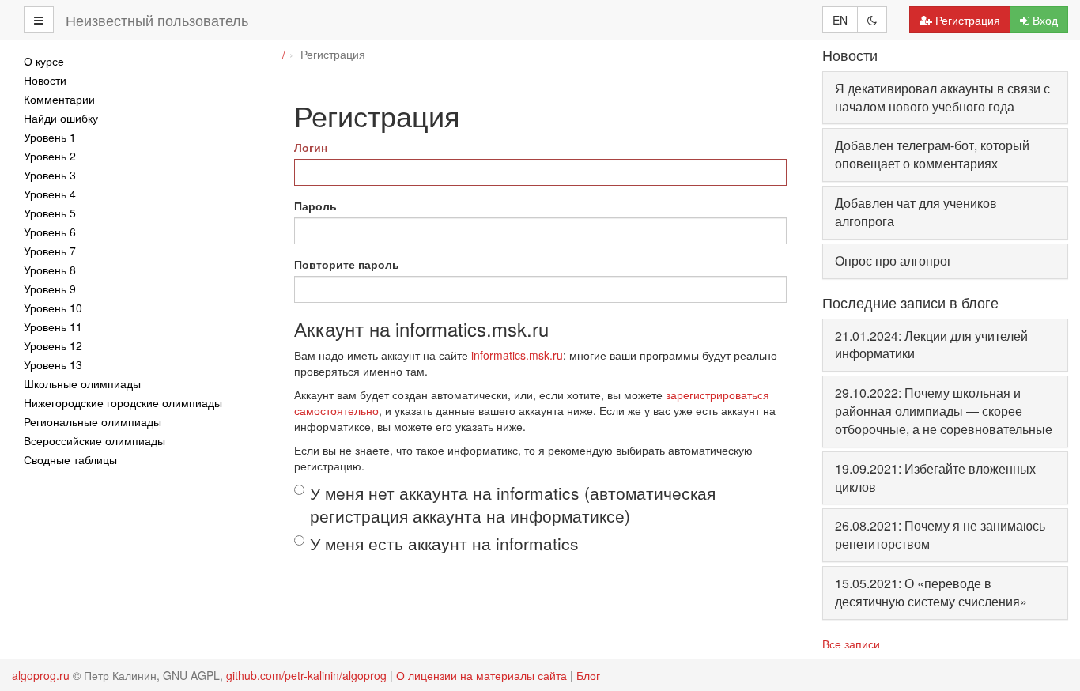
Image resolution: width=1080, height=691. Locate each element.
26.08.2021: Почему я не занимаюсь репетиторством (940, 534)
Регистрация (967, 20)
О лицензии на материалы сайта (481, 675)
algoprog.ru (41, 675)
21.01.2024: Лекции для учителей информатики (931, 345)
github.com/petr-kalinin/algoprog (306, 675)
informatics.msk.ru (517, 355)
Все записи (851, 643)
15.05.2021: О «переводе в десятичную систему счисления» (931, 592)
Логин (310, 147)
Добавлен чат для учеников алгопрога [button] (916, 212)
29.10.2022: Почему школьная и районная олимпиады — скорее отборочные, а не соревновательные (943, 410)
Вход (1045, 20)
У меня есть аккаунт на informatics (444, 543)
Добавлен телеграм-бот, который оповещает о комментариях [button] (932, 154)
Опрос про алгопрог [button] (893, 260)
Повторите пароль (346, 264)
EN (840, 20)
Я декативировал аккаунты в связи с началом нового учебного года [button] (942, 97)
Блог (588, 675)
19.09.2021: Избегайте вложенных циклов (935, 477)
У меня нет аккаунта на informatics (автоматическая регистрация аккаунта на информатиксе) (513, 504)
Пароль (315, 205)
